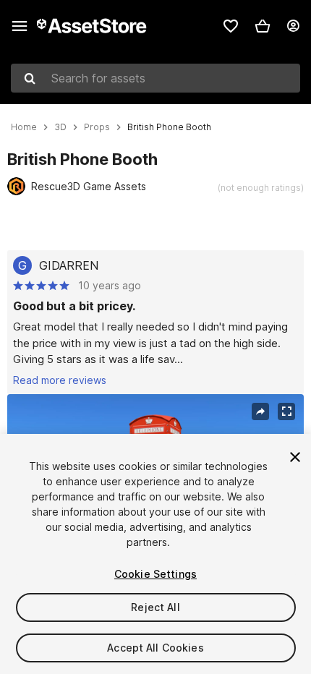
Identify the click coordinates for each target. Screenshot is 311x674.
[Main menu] (19, 26)
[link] (230, 26)
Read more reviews (59, 380)
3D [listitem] (60, 127)
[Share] (260, 411)
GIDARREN (68, 265)
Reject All (155, 607)
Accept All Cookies (155, 647)
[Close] (295, 457)
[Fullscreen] (286, 411)
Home (24, 127)
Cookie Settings (155, 574)
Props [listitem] (97, 127)
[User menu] (293, 26)
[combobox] (155, 78)
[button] (262, 26)
